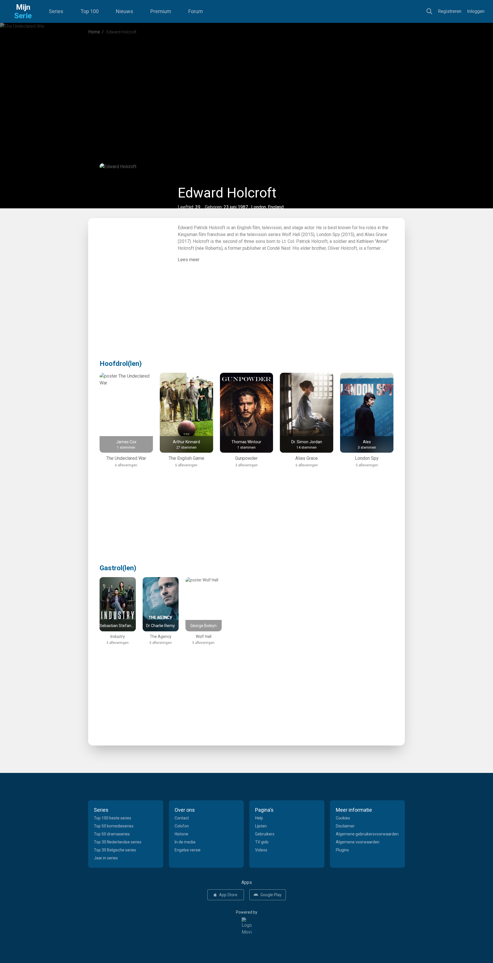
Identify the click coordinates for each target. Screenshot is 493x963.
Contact (182, 818)
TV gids (261, 842)
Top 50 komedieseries (114, 826)
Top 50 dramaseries (112, 834)
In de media (185, 842)
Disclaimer (345, 826)
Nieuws (124, 11)
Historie (181, 834)
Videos (261, 850)
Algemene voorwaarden (357, 842)
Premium (160, 11)
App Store (228, 895)
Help (259, 818)
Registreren (449, 11)
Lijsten (261, 826)
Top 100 (89, 11)
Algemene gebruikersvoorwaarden (367, 834)
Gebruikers (264, 834)
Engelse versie (188, 850)
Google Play (271, 895)
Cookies (343, 818)
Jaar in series (106, 858)
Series (56, 11)
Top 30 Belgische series (115, 850)
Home (94, 32)
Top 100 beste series (112, 818)
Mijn (23, 11)
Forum (195, 11)
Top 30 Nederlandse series (118, 842)
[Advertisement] (246, 87)
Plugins (342, 850)
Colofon (182, 826)
